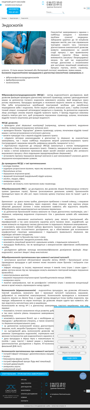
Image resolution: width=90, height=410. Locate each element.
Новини (24, 397)
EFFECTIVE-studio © (59, 406)
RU (85, 8)
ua (88, 8)
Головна (4, 18)
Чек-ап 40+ (13, 12)
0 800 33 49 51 (54, 5)
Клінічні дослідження (29, 394)
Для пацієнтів (26, 387)
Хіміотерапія (25, 390)
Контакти (24, 401)
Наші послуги (14, 18)
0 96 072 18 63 (54, 2)
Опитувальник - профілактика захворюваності (24, 374)
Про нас (24, 380)
